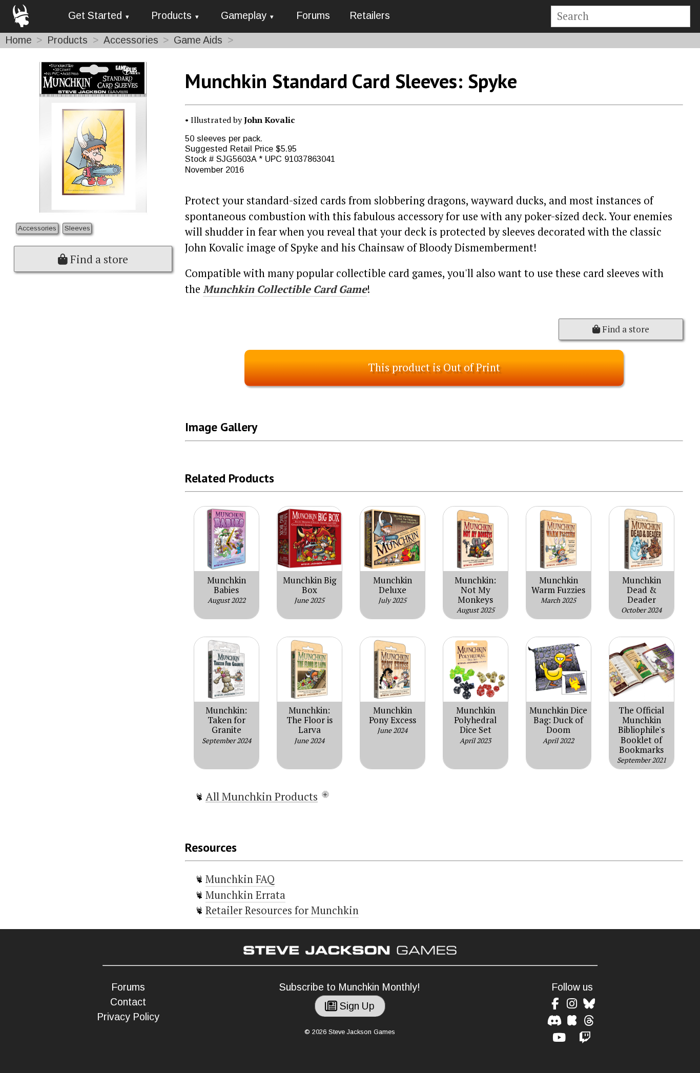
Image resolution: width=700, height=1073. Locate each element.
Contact (128, 1002)
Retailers (369, 15)
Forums (313, 15)
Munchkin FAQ (240, 879)
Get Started (95, 15)
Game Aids (198, 40)
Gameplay (243, 15)
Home (18, 40)
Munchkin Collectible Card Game (285, 289)
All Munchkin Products (261, 796)
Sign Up (356, 1006)
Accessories (131, 40)
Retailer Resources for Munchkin (282, 910)
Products (171, 15)
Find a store (98, 259)
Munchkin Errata (245, 895)
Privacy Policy (128, 1017)
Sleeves (77, 228)
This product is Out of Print (434, 367)
